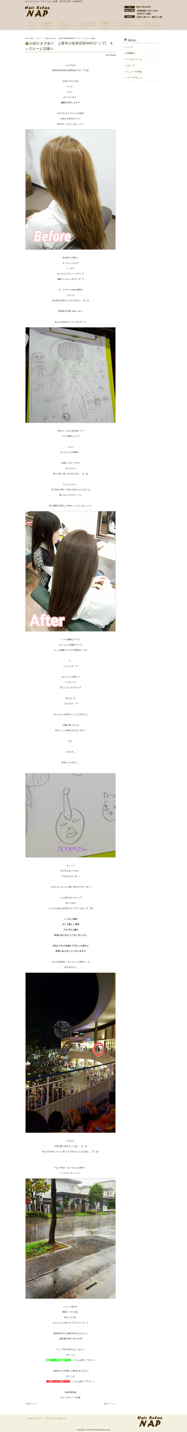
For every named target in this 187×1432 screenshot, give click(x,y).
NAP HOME (29, 38)
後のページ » (110, 1403)
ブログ (38, 38)
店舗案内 (130, 53)
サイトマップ (35, 1418)
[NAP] (37, 16)
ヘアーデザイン (134, 77)
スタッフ (130, 65)
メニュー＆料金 (134, 71)
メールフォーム (134, 59)
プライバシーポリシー (56, 1418)
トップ (129, 47)
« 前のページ (31, 1403)
